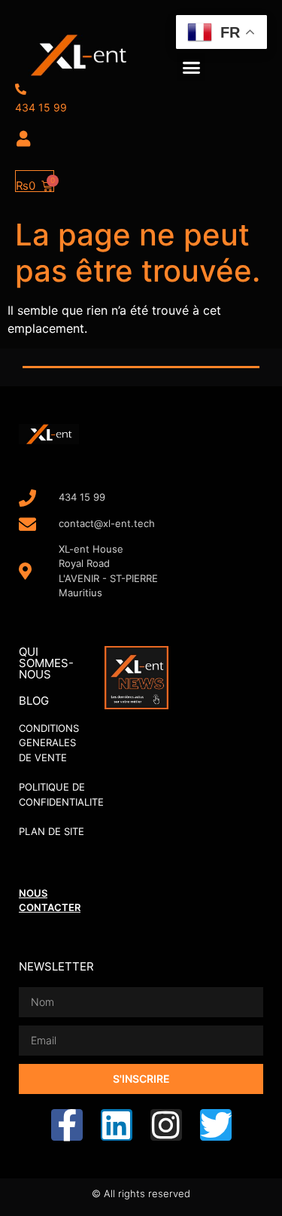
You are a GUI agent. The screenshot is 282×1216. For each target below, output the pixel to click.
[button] (191, 67)
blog (34, 700)
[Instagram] (166, 1125)
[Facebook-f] (67, 1125)
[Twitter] (216, 1125)
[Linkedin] (116, 1125)
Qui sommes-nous (46, 663)
